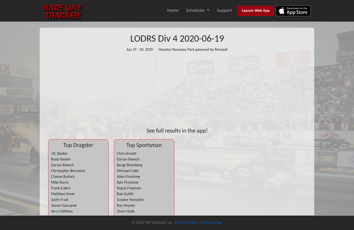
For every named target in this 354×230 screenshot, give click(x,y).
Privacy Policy (187, 223)
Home (172, 10)
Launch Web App (256, 11)
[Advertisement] (177, 90)
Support (224, 10)
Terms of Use (212, 223)
